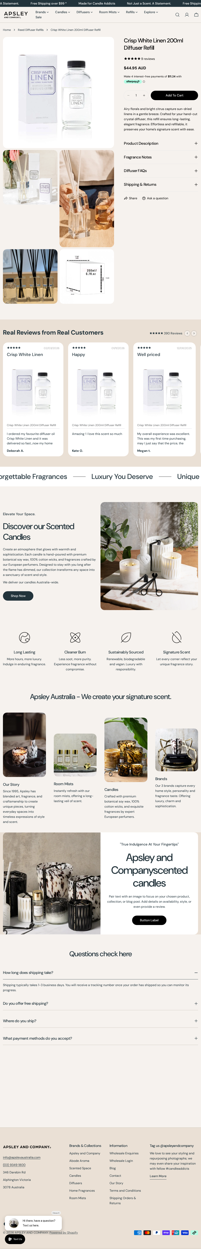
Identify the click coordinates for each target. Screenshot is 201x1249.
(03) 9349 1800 (14, 1165)
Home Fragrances (82, 1191)
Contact (115, 1176)
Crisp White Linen (25, 354)
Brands (161, 778)
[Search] (177, 15)
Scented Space (80, 1168)
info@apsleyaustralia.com (21, 1157)
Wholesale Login (121, 1161)
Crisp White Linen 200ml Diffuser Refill (31, 425)
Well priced (148, 354)
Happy (78, 354)
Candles (111, 789)
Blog (113, 1168)
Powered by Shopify (63, 1233)
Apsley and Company (84, 1153)
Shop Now (18, 596)
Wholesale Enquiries (124, 1153)
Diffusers (75, 1183)
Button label (149, 920)
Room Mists (63, 783)
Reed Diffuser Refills (31, 30)
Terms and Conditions (125, 1191)
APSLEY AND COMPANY (31, 1233)
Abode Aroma (79, 1161)
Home (7, 30)
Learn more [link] (158, 1176)
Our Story (11, 784)
